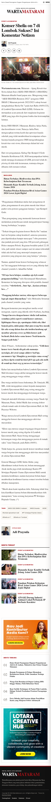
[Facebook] (3, 51)
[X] (9, 51)
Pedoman (21, 798)
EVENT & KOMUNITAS (9, 21)
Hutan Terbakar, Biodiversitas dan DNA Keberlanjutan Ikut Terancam (22, 180)
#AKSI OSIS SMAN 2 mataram (17, 508)
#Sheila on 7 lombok (20, 517)
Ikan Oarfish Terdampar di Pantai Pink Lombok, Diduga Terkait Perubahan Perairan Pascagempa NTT (28, 691)
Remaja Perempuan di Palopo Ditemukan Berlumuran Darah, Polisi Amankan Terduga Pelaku (27, 674)
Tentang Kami (6, 798)
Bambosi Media (6, 795)
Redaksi (14, 798)
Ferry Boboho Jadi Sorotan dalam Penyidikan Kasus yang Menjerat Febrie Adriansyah (27, 699)
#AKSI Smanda (34, 508)
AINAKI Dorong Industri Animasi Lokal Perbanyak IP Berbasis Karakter (31, 600)
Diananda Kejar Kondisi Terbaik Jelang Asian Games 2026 (25, 186)
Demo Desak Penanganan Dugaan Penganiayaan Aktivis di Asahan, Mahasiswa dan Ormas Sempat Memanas (28, 665)
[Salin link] (14, 51)
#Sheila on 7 (7, 517)
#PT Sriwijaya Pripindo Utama (31, 513)
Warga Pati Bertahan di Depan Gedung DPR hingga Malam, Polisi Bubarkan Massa (27, 683)
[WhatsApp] (19, 51)
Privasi (28, 798)
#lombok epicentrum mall (11, 513)
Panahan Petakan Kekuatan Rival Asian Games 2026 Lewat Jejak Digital (25, 191)
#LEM (44, 508)
